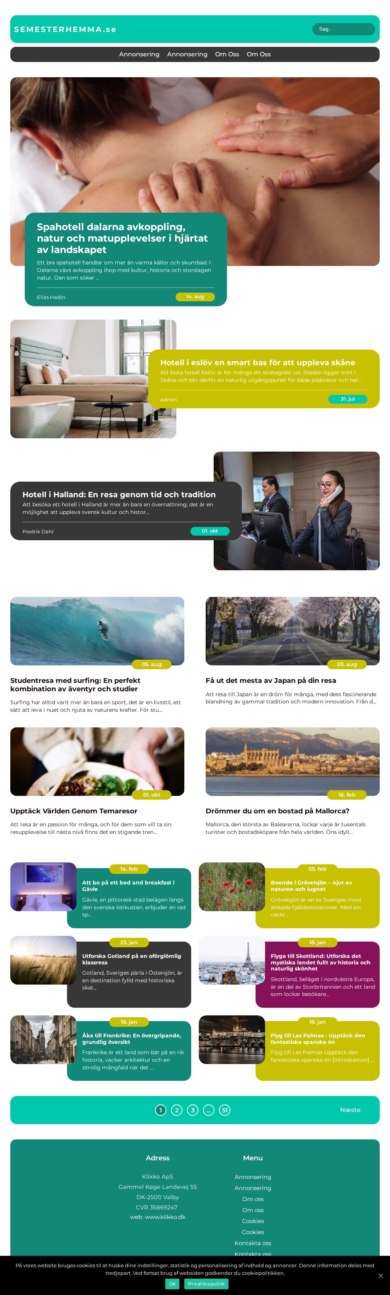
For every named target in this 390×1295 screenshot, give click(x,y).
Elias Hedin (51, 297)
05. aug (152, 664)
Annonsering (139, 54)
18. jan (317, 942)
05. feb (317, 868)
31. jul (348, 399)
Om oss (227, 54)
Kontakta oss (253, 1243)
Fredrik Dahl (38, 531)
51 (225, 1110)
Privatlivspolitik (206, 1284)
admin (168, 399)
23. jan (129, 942)
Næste (350, 1110)
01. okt (210, 531)
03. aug (347, 664)
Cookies (253, 1221)
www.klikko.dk (165, 1216)
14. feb (129, 868)
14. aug (195, 296)
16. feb (347, 794)
